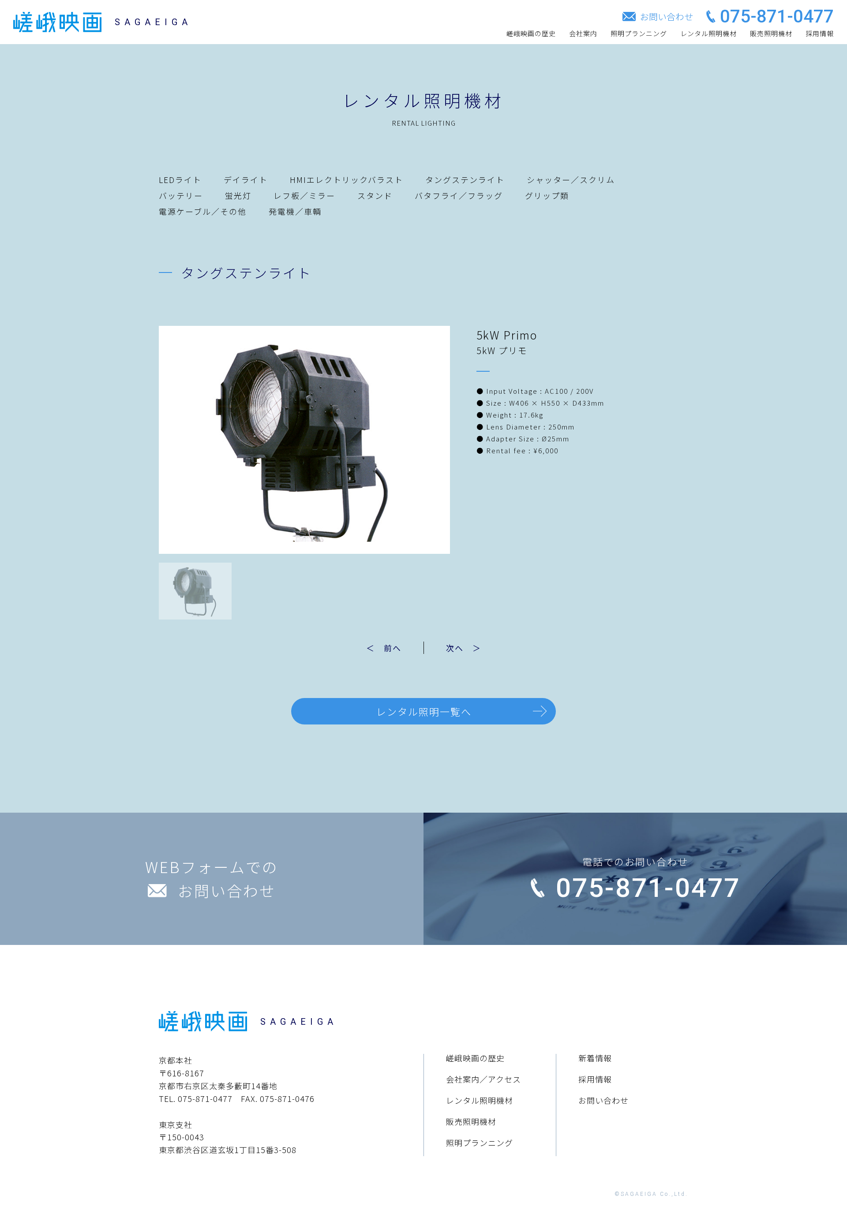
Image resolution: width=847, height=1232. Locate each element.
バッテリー (181, 195)
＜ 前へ (383, 648)
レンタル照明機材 (708, 33)
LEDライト (180, 179)
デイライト (246, 179)
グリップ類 (547, 195)
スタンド (375, 195)
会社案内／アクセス (483, 1079)
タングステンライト (465, 179)
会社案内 (583, 33)
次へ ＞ (463, 648)
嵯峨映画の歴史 (531, 33)
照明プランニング (639, 33)
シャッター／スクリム (571, 179)
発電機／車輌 (295, 211)
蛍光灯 (238, 195)
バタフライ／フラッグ (459, 195)
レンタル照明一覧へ (424, 711)
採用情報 (820, 33)
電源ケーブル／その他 (203, 211)
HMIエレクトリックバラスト (346, 179)
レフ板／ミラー (304, 195)
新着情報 (595, 1058)
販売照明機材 (771, 33)
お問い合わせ (603, 1100)
